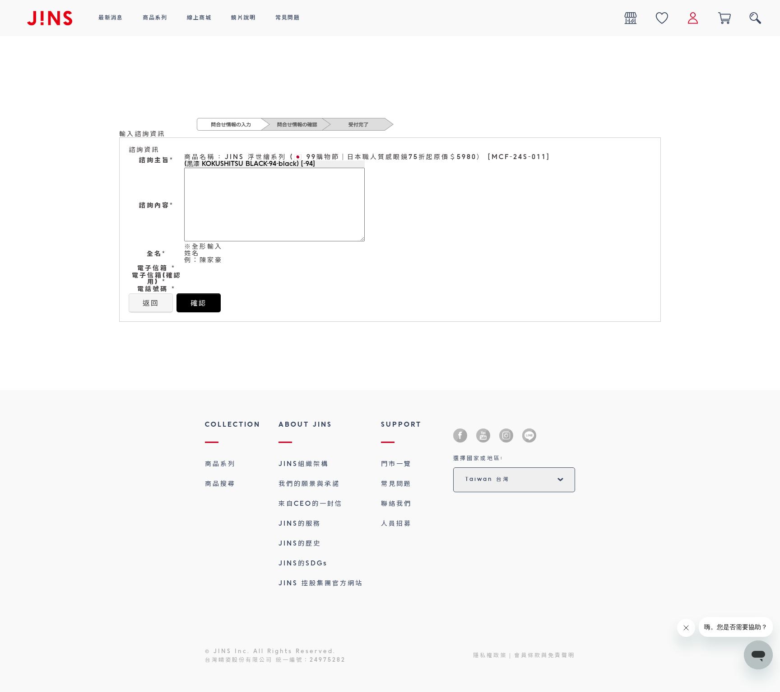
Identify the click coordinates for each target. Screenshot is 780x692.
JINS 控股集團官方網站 (321, 583)
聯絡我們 (396, 504)
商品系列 (220, 464)
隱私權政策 (490, 656)
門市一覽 (396, 464)
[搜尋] (755, 18)
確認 (198, 303)
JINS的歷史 (300, 544)
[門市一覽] (630, 18)
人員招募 (396, 524)
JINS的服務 (300, 524)
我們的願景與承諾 (309, 484)
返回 (151, 303)
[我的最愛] (662, 18)
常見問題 (396, 484)
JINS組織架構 (304, 464)
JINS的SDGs (303, 563)
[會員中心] (693, 18)
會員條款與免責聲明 (544, 656)
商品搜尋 (220, 484)
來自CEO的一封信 (311, 504)
